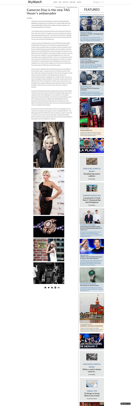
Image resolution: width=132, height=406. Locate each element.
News (55, 2)
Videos (79, 2)
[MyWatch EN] (35, 2)
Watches (72, 2)
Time (59, 2)
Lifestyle (65, 2)
